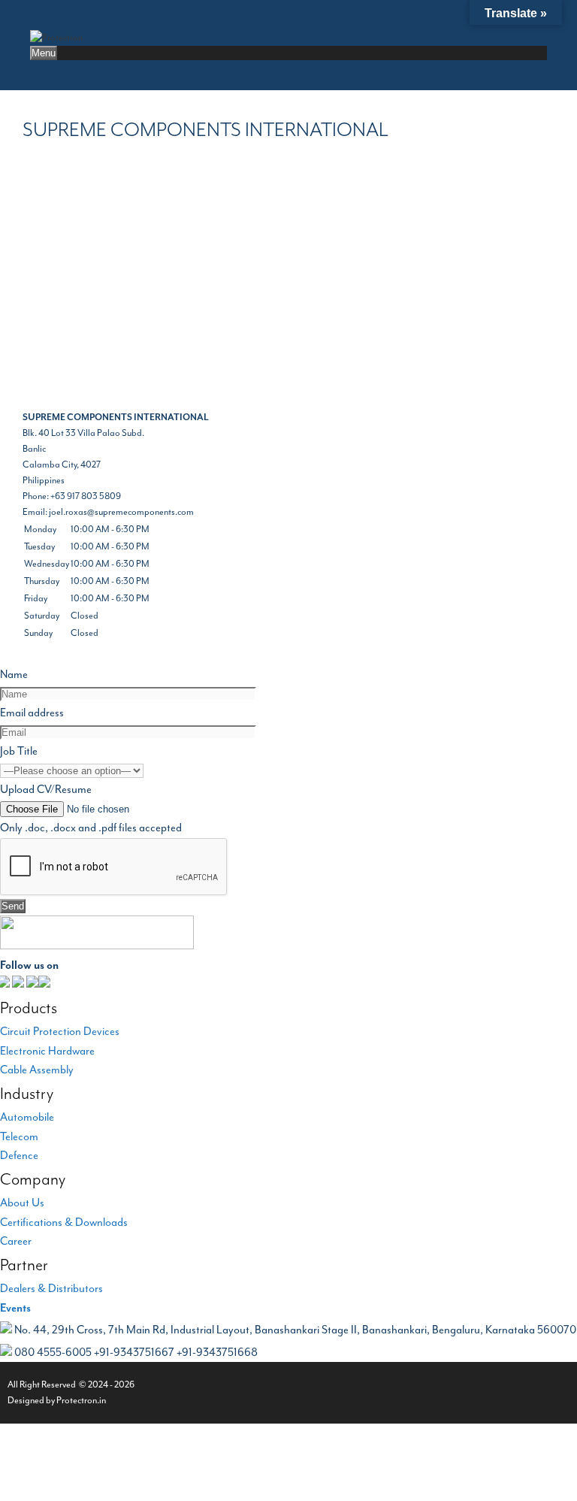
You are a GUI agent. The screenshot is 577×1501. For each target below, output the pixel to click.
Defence (19, 1155)
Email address (32, 713)
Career (16, 1241)
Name (14, 674)
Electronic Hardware (47, 1051)
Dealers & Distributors (51, 1289)
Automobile (27, 1117)
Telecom (19, 1137)
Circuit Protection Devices (59, 1031)
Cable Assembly (37, 1070)
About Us (22, 1203)
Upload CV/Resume (46, 789)
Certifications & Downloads (64, 1222)
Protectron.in (81, 1400)
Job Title (19, 751)
